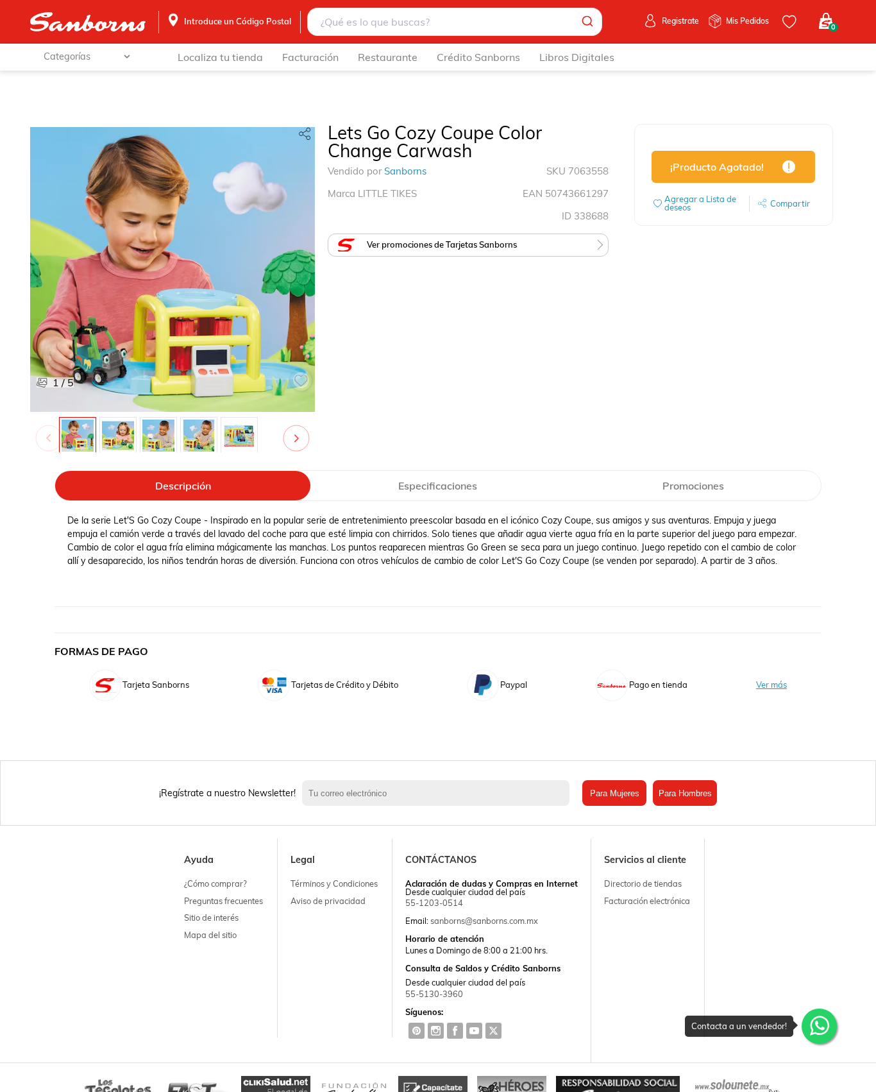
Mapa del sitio (210, 935)
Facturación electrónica (647, 901)
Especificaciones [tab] (437, 485)
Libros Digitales (576, 57)
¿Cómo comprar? (215, 883)
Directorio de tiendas (643, 883)
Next (299, 431)
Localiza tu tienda (220, 57)
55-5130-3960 (434, 994)
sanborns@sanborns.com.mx (484, 921)
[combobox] (454, 22)
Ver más (771, 685)
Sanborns (405, 171)
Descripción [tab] (183, 485)
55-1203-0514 (434, 903)
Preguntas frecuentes (223, 901)
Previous (51, 431)
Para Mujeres (614, 793)
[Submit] (586, 21)
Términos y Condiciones (334, 883)
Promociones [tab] (693, 485)
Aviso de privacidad (328, 901)
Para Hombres (685, 793)
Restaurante (387, 57)
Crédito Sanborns (478, 57)
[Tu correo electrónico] (439, 793)
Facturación (310, 57)
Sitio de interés (211, 917)
